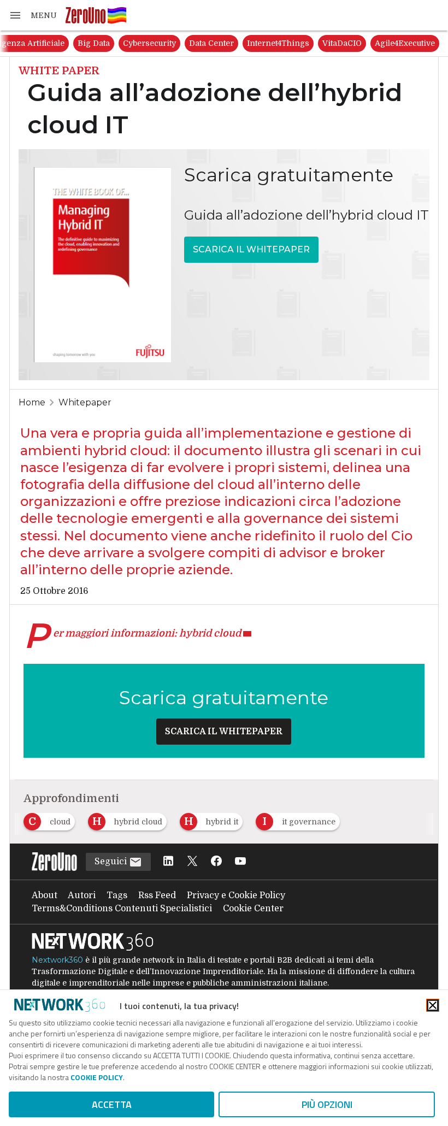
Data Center (211, 43)
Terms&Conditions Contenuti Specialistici (122, 908)
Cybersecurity (149, 43)
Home (32, 402)
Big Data (94, 43)
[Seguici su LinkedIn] (168, 862)
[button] (33, 15)
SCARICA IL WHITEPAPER (251, 249)
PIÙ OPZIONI (327, 1104)
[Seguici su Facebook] (216, 862)
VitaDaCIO (342, 43)
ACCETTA (112, 1104)
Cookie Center (253, 908)
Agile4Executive (405, 43)
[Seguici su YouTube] (240, 862)
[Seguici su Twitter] (192, 862)
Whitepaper (84, 402)
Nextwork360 (57, 960)
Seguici (112, 861)
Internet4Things (278, 43)
